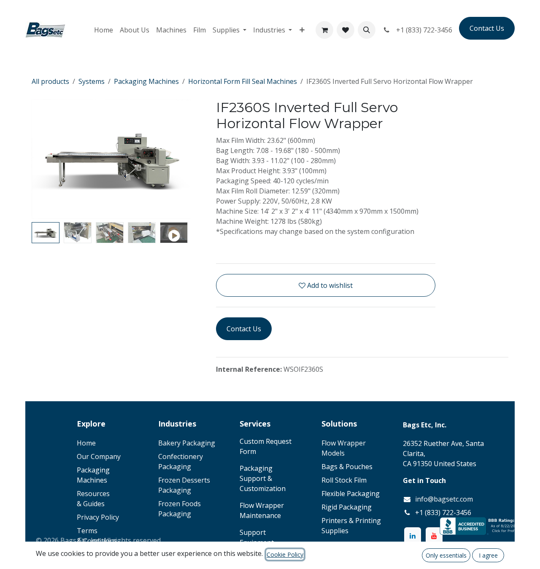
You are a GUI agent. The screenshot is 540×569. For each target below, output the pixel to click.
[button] (366, 30)
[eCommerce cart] (324, 30)
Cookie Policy (285, 554)
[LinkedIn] (412, 535)
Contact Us (487, 28)
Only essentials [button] (446, 555)
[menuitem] (103, 29)
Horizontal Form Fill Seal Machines (242, 81)
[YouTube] (434, 535)
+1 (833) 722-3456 (422, 30)
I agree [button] (488, 555)
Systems (91, 81)
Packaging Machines (146, 81)
